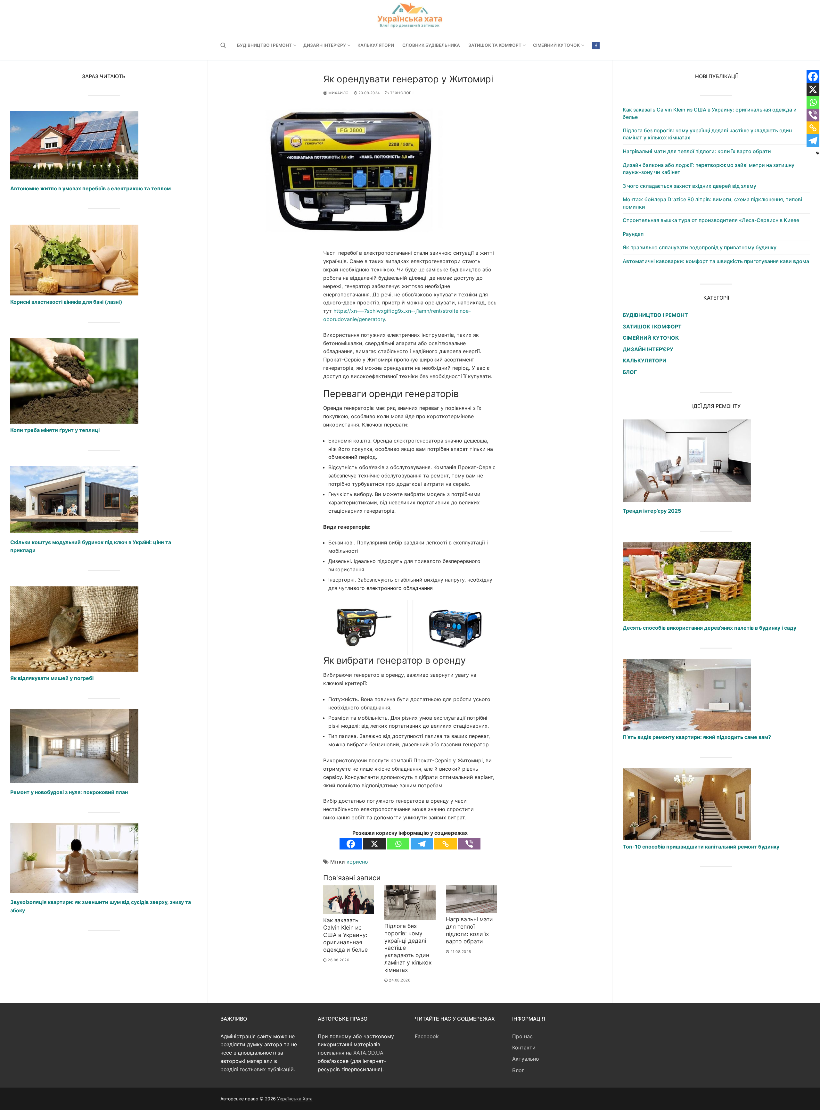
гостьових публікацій (267, 1069)
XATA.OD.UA (368, 1052)
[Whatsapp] (398, 843)
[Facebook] (596, 45)
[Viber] (469, 843)
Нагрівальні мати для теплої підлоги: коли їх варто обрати (469, 930)
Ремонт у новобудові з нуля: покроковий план (69, 792)
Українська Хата (295, 1098)
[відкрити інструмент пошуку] (223, 45)
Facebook (427, 1036)
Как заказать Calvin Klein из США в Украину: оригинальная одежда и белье (345, 935)
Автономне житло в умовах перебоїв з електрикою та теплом (90, 188)
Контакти (524, 1047)
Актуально (525, 1059)
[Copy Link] (445, 843)
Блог (518, 1070)
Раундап (633, 234)
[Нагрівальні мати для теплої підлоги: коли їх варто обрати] (471, 899)
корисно (357, 861)
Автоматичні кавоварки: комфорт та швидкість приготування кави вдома (716, 261)
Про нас (522, 1036)
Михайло (338, 93)
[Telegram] (422, 843)
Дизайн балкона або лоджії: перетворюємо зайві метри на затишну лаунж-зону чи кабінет (708, 168)
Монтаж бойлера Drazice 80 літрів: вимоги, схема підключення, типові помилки (712, 203)
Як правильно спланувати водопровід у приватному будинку (699, 247)
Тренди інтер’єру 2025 (652, 511)
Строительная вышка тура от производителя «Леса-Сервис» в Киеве (711, 220)
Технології (401, 93)
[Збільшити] (486, 611)
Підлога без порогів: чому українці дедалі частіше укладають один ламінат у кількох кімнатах (707, 134)
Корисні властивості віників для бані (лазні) (66, 302)
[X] (374, 843)
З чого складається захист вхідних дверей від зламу (689, 186)
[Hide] (817, 153)
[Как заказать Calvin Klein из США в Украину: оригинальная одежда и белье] (348, 900)
